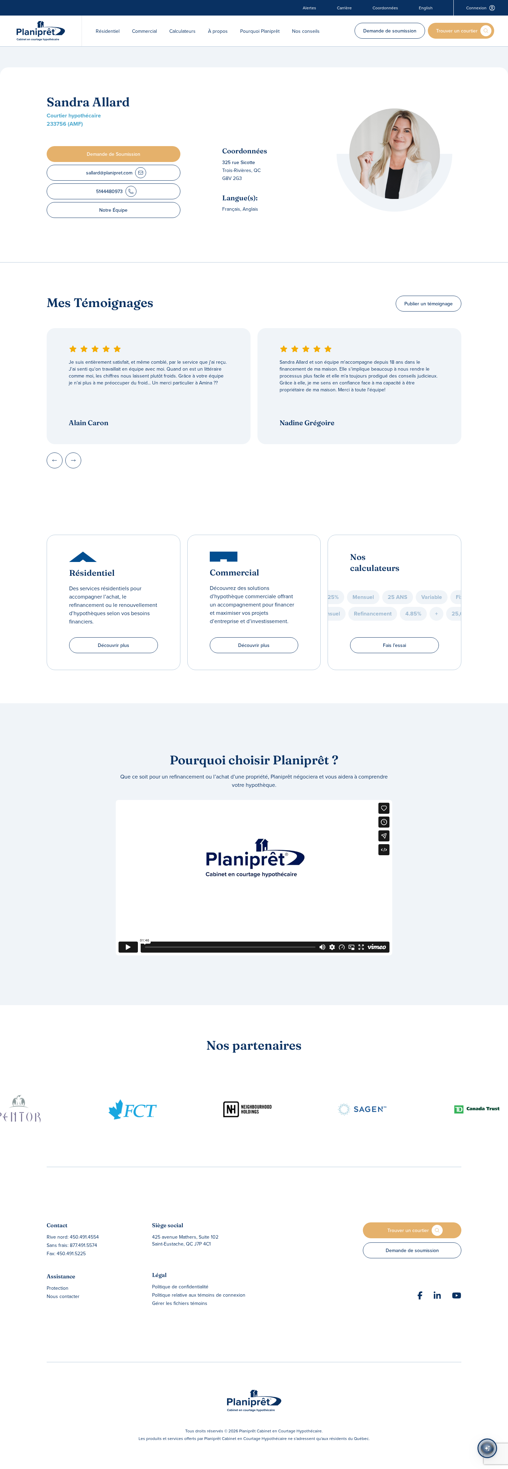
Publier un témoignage (428, 303)
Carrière (344, 8)
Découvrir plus (113, 645)
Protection (57, 1288)
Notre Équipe (113, 210)
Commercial (144, 31)
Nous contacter (63, 1296)
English (426, 8)
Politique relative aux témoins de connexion (198, 1294)
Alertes (309, 8)
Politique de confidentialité (180, 1286)
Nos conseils (306, 31)
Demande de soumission (389, 30)
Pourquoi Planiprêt (260, 31)
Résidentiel (108, 31)
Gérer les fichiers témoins (179, 1303)
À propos (218, 31)
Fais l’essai (394, 645)
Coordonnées (385, 8)
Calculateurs (182, 31)
